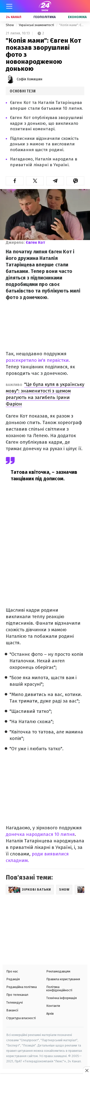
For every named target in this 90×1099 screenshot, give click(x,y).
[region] (45, 1087)
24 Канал (13, 17)
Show (10, 25)
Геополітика (45, 17)
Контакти (53, 1006)
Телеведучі (14, 1002)
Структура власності (21, 1018)
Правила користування (63, 979)
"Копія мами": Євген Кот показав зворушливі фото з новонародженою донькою (71, 25)
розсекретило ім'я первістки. (38, 360)
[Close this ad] (86, 1070)
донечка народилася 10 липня (40, 834)
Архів (50, 1013)
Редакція (13, 979)
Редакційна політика (21, 987)
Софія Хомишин (29, 79)
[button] (15, 180)
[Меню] (9, 6)
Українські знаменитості (37, 25)
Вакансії (12, 1010)
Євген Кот (35, 242)
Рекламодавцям (58, 971)
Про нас (12, 971)
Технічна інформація (61, 998)
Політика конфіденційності (59, 988)
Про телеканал (17, 995)
